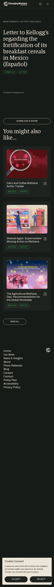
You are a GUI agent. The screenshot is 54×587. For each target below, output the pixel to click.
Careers (8, 372)
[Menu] (48, 4)
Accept (16, 579)
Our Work (8, 354)
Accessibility (10, 383)
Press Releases (12, 365)
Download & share (27, 121)
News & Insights (11, 22)
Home (7, 350)
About (7, 361)
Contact (8, 376)
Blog (6, 369)
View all (14, 321)
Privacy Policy (11, 387)
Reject (41, 579)
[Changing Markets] (15, 4)
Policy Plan (10, 380)
